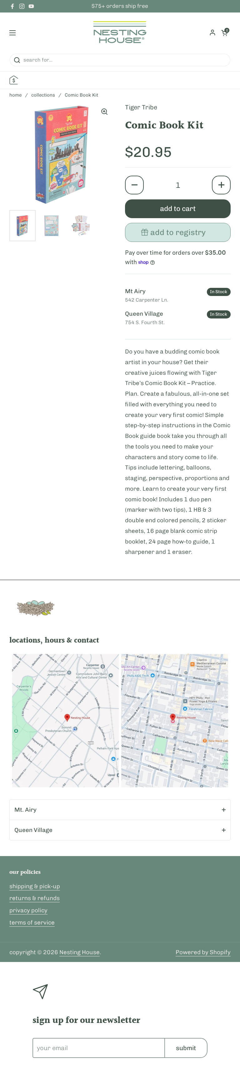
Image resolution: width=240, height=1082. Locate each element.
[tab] (120, 810)
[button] (134, 185)
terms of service (32, 922)
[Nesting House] (120, 32)
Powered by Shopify (203, 952)
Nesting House (79, 952)
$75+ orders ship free (120, 6)
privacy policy (28, 910)
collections (43, 95)
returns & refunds (34, 898)
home (15, 95)
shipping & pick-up (34, 886)
